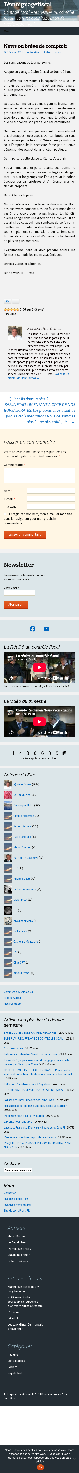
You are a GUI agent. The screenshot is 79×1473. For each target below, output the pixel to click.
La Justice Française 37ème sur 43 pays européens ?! (34, 1127)
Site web (10, 507)
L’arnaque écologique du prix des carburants (30, 1137)
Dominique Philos (23, 805)
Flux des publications (16, 1198)
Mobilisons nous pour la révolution (24, 1115)
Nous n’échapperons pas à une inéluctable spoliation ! (35, 1105)
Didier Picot (20, 899)
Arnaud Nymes (21, 973)
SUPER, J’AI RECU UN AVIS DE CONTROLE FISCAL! (33, 1038)
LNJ (15, 952)
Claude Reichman (23, 815)
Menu (7, 31)
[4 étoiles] (14, 309)
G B (15, 910)
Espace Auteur (12, 997)
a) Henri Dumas (22, 784)
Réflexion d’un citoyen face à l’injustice (27, 1084)
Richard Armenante (24, 889)
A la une (13, 1354)
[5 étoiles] (17, 309)
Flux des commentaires (17, 1204)
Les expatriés (16, 1360)
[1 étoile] (5, 309)
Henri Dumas (53, 52)
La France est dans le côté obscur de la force (30, 1054)
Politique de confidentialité (20, 1394)
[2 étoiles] (8, 309)
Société (34, 52)
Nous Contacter (13, 1003)
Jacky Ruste (20, 931)
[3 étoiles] (11, 309)
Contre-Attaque (13, 1048)
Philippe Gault (21, 878)
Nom (8, 491)
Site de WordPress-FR (17, 1210)
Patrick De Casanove (25, 857)
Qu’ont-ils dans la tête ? (26, 399)
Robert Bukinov (22, 826)
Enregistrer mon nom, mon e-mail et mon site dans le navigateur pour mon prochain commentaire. (38, 518)
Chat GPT (19, 962)
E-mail (9, 499)
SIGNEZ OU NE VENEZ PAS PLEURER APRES (30, 1032)
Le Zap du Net (21, 794)
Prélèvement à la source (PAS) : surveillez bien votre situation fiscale (25, 1301)
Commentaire (14, 464)
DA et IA (13, 1318)
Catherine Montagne (25, 941)
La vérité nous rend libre (18, 1121)
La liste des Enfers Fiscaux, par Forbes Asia (29, 1099)
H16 (15, 868)
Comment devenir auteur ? (19, 991)
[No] (74, 1459)
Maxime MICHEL (23, 920)
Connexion (10, 1192)
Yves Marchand (22, 836)
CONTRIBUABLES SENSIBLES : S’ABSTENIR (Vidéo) (34, 1090)
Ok (40, 1467)
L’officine (13, 1312)
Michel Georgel (22, 847)
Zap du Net (15, 1373)
